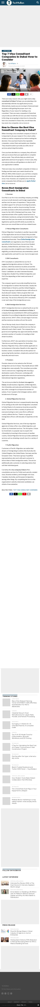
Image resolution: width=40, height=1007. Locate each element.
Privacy (23, 1002)
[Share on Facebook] (9, 94)
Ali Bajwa (13, 63)
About (10, 1002)
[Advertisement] (20, 26)
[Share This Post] (13, 94)
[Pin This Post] (22, 94)
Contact (16, 1002)
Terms (30, 1002)
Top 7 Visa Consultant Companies (25, 490)
